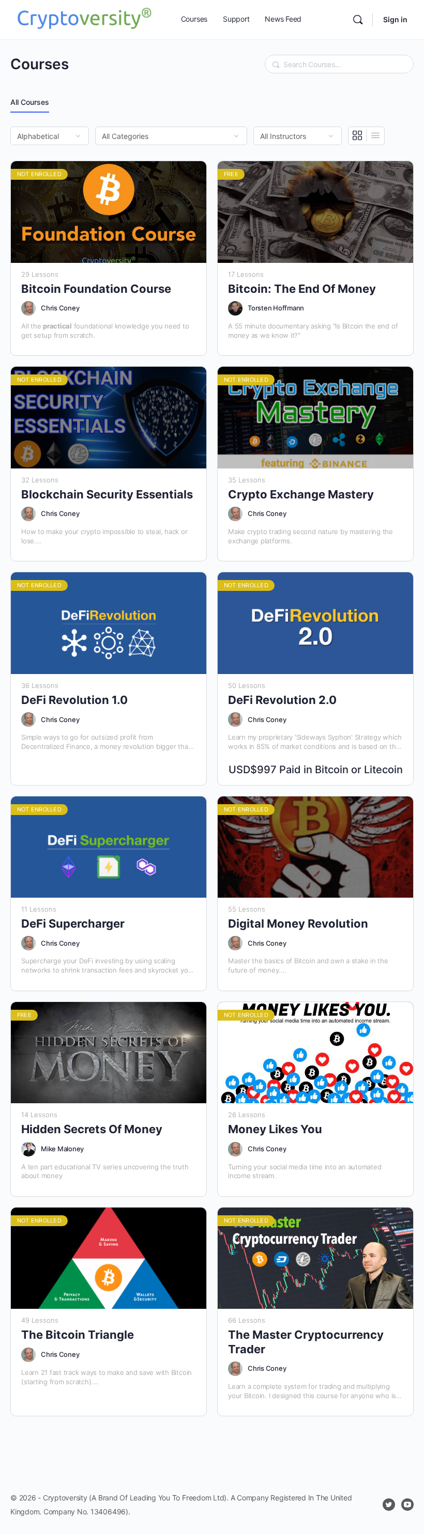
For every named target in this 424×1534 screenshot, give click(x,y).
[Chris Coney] (28, 308)
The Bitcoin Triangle (77, 1334)
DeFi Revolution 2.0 (282, 700)
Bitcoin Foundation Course (96, 288)
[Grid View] (358, 136)
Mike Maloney (62, 1149)
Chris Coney (60, 308)
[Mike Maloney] (28, 1149)
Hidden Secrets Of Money (91, 1129)
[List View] (375, 136)
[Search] (357, 19)
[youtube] (407, 1504)
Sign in (395, 19)
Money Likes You (275, 1129)
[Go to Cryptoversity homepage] (84, 18)
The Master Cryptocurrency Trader (306, 1341)
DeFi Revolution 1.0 (74, 700)
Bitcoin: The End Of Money (302, 288)
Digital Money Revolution (298, 923)
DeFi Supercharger (73, 923)
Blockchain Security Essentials (107, 494)
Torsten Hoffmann (276, 308)
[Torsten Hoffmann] (235, 308)
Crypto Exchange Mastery (301, 494)
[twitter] (389, 1504)
